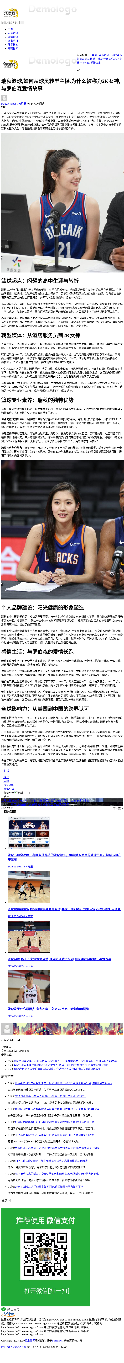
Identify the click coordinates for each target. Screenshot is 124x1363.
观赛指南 (13, 48)
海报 (6, 781)
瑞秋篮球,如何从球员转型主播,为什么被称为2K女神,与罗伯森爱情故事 (100, 59)
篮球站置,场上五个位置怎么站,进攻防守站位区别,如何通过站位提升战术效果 (57, 1069)
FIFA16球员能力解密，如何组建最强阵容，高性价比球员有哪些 (51, 1161)
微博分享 (8, 789)
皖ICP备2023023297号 (13, 1347)
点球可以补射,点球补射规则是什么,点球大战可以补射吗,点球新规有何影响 (57, 1148)
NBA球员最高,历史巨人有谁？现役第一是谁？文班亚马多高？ (50, 1096)
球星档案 (13, 44)
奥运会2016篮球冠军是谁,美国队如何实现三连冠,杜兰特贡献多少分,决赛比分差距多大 (63, 1083)
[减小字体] (2, 72)
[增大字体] (6, 72)
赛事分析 (13, 40)
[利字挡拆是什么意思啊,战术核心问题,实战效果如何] (5, 1021)
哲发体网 (30, 1340)
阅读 (6, 777)
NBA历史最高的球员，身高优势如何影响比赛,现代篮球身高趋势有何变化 (57, 1173)
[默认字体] (4, 72)
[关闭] (2, 1206)
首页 (10, 29)
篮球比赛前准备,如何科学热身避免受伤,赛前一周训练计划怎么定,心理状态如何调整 (61, 1065)
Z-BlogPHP (58, 1340)
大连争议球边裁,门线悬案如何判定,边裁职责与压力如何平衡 (49, 1186)
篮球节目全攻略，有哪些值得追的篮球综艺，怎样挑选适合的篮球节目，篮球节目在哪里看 (65, 1061)
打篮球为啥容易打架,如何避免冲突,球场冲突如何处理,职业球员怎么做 (54, 1122)
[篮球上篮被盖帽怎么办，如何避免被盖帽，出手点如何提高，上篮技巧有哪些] (2, 1021)
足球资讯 (13, 33)
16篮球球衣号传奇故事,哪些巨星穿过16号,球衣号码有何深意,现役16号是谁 (57, 1109)
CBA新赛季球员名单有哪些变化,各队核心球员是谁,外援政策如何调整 (54, 1135)
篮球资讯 (13, 37)
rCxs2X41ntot (13, 103)
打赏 (6, 771)
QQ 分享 (8, 785)
